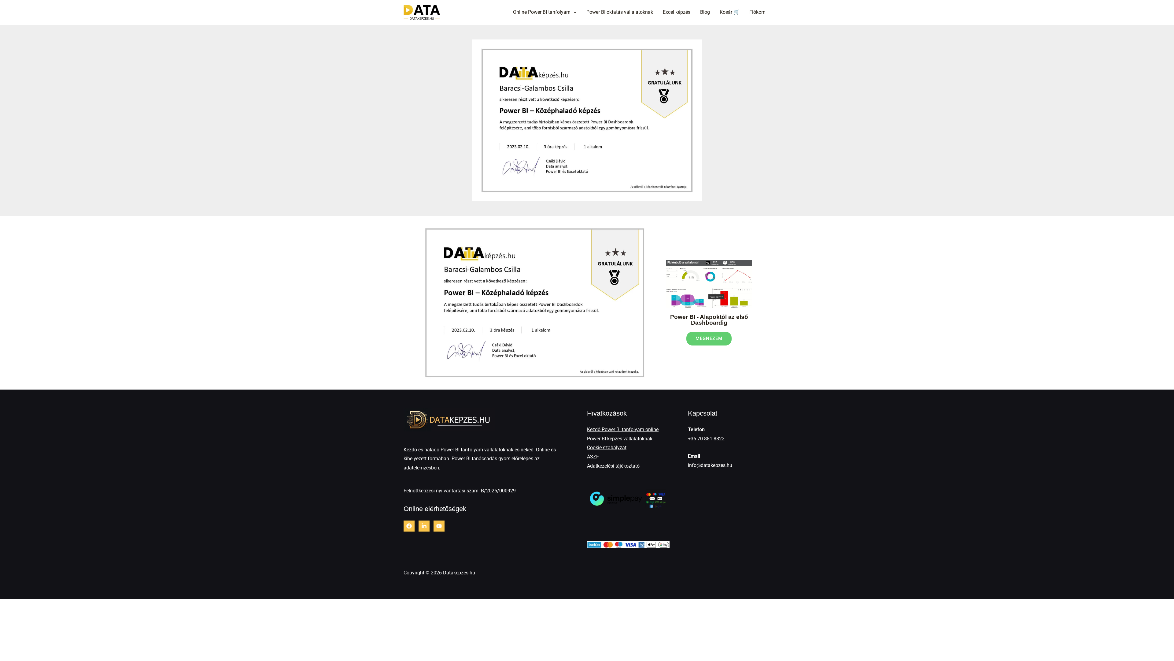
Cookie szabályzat (606, 447)
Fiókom (757, 12)
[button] (573, 12)
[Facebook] (409, 526)
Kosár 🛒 (730, 12)
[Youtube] (439, 526)
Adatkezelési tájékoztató (613, 466)
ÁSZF (593, 457)
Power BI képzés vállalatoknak (619, 439)
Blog (705, 12)
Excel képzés (676, 12)
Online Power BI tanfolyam (541, 12)
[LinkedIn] (424, 526)
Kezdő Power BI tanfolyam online (623, 429)
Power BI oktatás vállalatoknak (619, 12)
